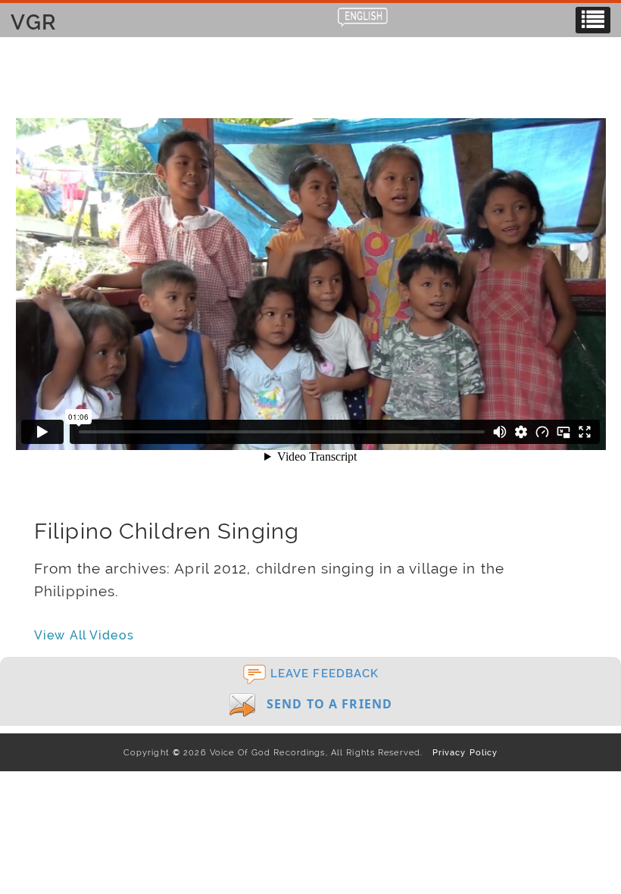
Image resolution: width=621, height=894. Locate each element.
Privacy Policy (462, 752)
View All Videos (84, 635)
